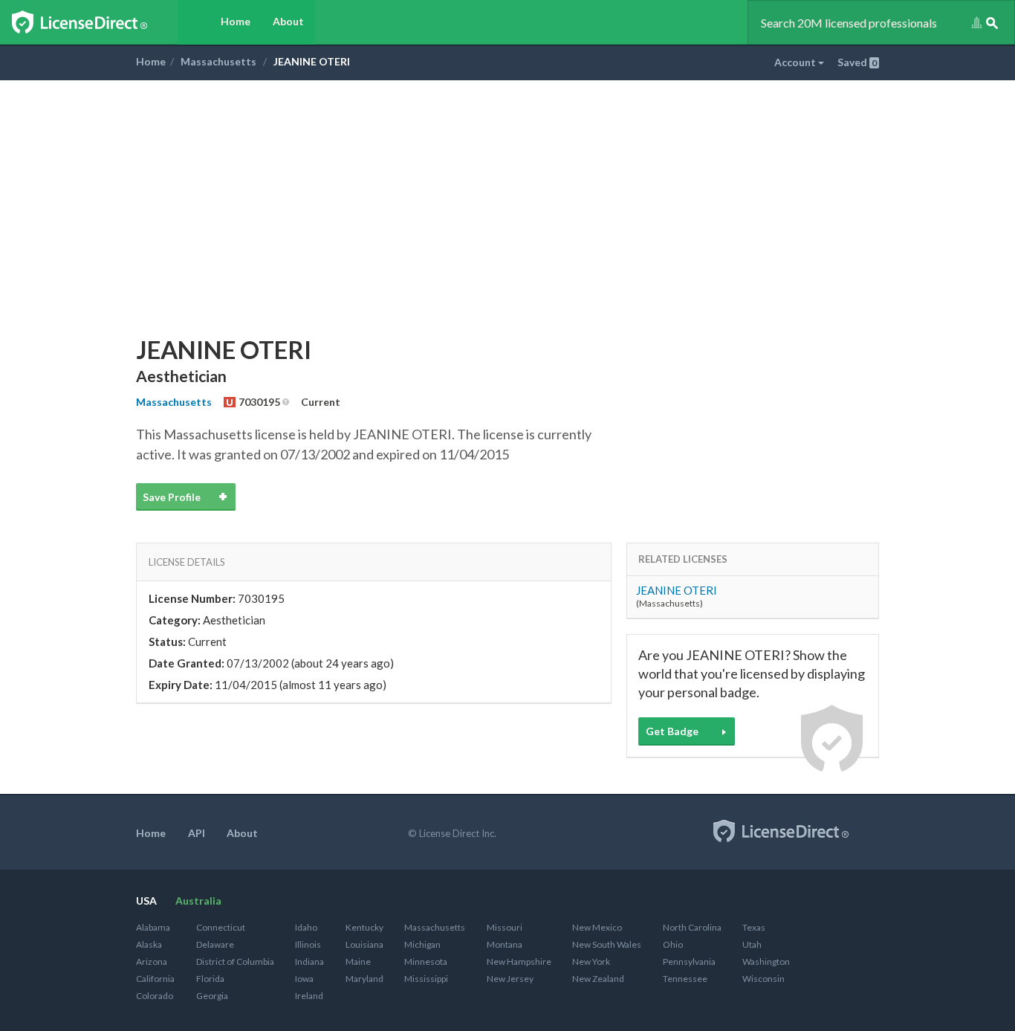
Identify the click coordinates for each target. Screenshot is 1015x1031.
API (196, 833)
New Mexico (597, 927)
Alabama (153, 927)
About (288, 21)
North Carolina (692, 927)
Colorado (154, 995)
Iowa (304, 978)
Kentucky (364, 927)
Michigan (422, 944)
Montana (504, 944)
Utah (752, 944)
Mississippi (426, 978)
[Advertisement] (507, 192)
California (155, 978)
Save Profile (172, 497)
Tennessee (685, 978)
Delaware (215, 944)
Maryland (364, 978)
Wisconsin (763, 978)
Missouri (504, 927)
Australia (198, 900)
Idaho (306, 927)
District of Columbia (235, 961)
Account (796, 62)
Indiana (309, 961)
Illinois (308, 944)
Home (235, 21)
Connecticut (220, 927)
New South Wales (606, 944)
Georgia (212, 995)
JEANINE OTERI (676, 590)
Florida (210, 978)
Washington (766, 961)
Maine (358, 961)
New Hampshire (519, 961)
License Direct (95, 22)
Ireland (309, 995)
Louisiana (364, 944)
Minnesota (425, 961)
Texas (753, 927)
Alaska (149, 944)
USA (146, 900)
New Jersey (510, 978)
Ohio (673, 944)
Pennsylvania (689, 961)
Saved (857, 62)
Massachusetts (218, 61)
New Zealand (598, 978)
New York (591, 961)
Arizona (151, 961)
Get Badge (672, 731)
